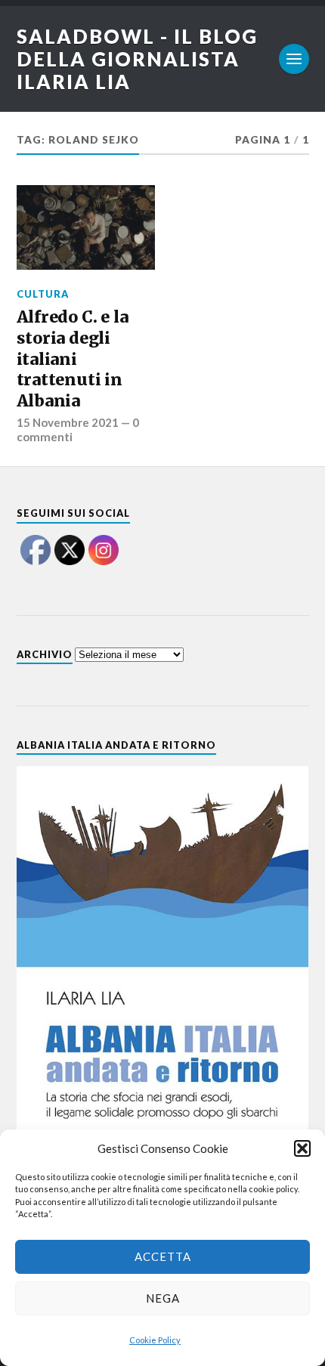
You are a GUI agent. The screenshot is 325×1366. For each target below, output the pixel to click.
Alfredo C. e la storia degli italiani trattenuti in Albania (72, 359)
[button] (302, 1148)
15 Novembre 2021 (68, 422)
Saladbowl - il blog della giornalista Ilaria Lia (137, 59)
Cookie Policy (155, 1340)
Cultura (43, 294)
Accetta (163, 1256)
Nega (163, 1298)
